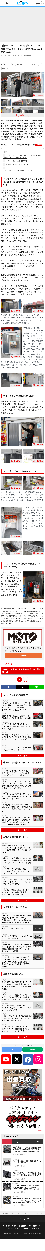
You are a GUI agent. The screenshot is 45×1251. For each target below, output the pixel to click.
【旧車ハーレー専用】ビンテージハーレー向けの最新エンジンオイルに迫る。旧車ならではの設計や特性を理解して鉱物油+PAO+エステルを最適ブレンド (16, 706)
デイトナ (5, 68)
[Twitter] (22, 687)
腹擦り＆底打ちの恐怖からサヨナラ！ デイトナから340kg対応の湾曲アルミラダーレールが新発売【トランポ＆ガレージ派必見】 (16, 848)
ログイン (12, 1049)
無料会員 (32, 1049)
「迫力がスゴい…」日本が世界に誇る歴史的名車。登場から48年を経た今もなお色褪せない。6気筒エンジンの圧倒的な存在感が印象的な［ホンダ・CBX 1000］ (17, 919)
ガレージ (7, 65)
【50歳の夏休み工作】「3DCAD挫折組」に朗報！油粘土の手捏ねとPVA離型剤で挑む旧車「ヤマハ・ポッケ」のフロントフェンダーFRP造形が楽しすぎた (16, 821)
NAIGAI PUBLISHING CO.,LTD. (24, 1233)
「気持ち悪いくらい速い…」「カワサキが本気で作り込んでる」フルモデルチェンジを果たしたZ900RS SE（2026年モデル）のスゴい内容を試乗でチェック (26, 1200)
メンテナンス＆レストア (20, 65)
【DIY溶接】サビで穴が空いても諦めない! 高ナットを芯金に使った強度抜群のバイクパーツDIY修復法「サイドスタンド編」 (17, 808)
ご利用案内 (22, 1226)
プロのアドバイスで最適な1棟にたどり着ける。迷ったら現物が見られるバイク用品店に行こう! (22, 156)
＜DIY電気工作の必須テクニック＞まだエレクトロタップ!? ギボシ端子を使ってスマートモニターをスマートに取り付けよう (17, 738)
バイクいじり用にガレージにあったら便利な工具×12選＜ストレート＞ (16, 748)
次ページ (9, 663)
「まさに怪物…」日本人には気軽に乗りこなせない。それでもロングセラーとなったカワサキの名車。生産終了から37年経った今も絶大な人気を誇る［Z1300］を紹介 (16, 961)
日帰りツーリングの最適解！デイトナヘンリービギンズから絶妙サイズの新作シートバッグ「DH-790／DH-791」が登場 (16, 860)
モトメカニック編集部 (23, 55)
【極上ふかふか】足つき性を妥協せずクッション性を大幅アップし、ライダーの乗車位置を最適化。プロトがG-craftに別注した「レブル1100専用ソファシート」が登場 (27, 1174)
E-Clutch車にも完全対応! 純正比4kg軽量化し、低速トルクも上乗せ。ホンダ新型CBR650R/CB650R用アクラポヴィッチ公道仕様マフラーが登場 (16, 947)
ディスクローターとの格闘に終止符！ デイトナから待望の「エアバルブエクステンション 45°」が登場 (16, 871)
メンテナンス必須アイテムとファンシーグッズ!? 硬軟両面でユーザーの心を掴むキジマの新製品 (16, 726)
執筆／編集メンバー (35, 1226)
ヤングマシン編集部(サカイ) (21, 1166)
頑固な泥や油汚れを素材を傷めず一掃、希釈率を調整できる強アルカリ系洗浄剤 (16, 717)
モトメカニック (35, 65)
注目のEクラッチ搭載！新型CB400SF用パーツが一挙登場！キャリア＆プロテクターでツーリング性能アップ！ (17, 881)
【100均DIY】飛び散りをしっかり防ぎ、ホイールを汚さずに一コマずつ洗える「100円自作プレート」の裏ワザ (16, 773)
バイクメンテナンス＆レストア (22, 1213)
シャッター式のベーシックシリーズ (16, 164)
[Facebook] (8, 687)
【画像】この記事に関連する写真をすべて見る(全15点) (21, 671)
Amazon (23, 655)
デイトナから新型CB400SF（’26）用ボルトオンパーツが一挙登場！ (17, 937)
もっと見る (22, 755)
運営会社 (26, 1228)
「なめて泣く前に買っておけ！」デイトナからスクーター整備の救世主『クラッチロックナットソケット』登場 (16, 892)
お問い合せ (35, 1228)
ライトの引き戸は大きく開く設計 (15, 161)
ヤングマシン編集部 (18, 1154)
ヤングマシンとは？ (9, 1226)
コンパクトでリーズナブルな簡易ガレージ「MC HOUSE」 (21, 169)
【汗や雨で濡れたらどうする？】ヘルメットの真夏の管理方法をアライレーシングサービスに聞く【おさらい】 (16, 796)
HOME (7, 1213)
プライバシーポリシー (13, 1228)
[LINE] (36, 687)
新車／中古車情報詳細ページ (12, 928)
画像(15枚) (24, 115)
